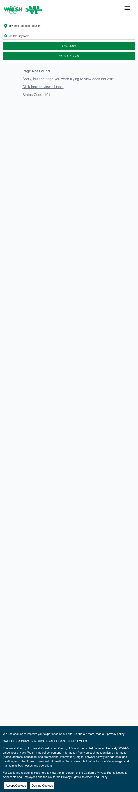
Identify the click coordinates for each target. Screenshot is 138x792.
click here (40, 772)
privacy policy (116, 734)
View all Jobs (69, 56)
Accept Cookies (16, 785)
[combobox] (69, 25)
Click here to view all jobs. (43, 86)
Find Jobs (69, 46)
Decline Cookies (42, 785)
